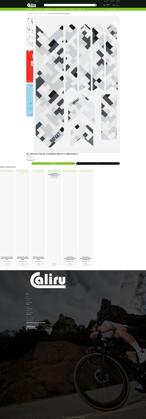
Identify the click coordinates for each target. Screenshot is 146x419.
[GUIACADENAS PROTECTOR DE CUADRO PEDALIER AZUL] (54, 171)
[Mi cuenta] (119, 9)
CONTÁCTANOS (29, 302)
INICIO (27, 296)
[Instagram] (30, 291)
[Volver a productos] (28, 15)
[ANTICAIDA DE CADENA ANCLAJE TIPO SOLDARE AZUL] (6, 213)
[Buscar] (95, 5)
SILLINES (28, 306)
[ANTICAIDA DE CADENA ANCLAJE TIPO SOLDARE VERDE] (22, 213)
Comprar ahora (98, 163)
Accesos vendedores (30, 320)
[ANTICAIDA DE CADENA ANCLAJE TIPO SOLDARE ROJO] (38, 213)
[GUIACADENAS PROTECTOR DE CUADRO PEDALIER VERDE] (70, 213)
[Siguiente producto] (29, 15)
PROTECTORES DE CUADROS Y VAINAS (37, 13)
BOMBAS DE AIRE (29, 312)
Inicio (27, 13)
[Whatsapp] (27, 291)
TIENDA (27, 300)
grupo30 (83, 417)
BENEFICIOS (28, 298)
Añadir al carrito (53, 163)
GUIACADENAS (29, 308)
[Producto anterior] (27, 15)
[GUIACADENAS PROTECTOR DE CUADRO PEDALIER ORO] (85, 213)
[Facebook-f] (33, 291)
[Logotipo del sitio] (31, 4)
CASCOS (28, 310)
